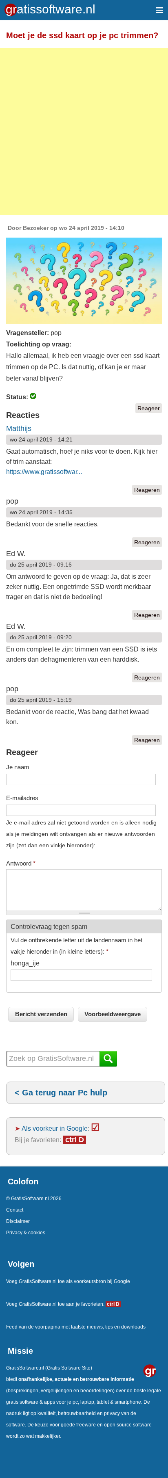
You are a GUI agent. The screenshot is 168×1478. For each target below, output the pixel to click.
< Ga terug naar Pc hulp (61, 1092)
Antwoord (20, 863)
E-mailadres (22, 797)
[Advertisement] (84, 131)
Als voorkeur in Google (55, 1128)
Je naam (17, 767)
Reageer (148, 408)
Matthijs (18, 428)
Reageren (147, 490)
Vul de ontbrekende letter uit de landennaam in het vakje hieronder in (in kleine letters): (76, 946)
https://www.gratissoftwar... (44, 471)
